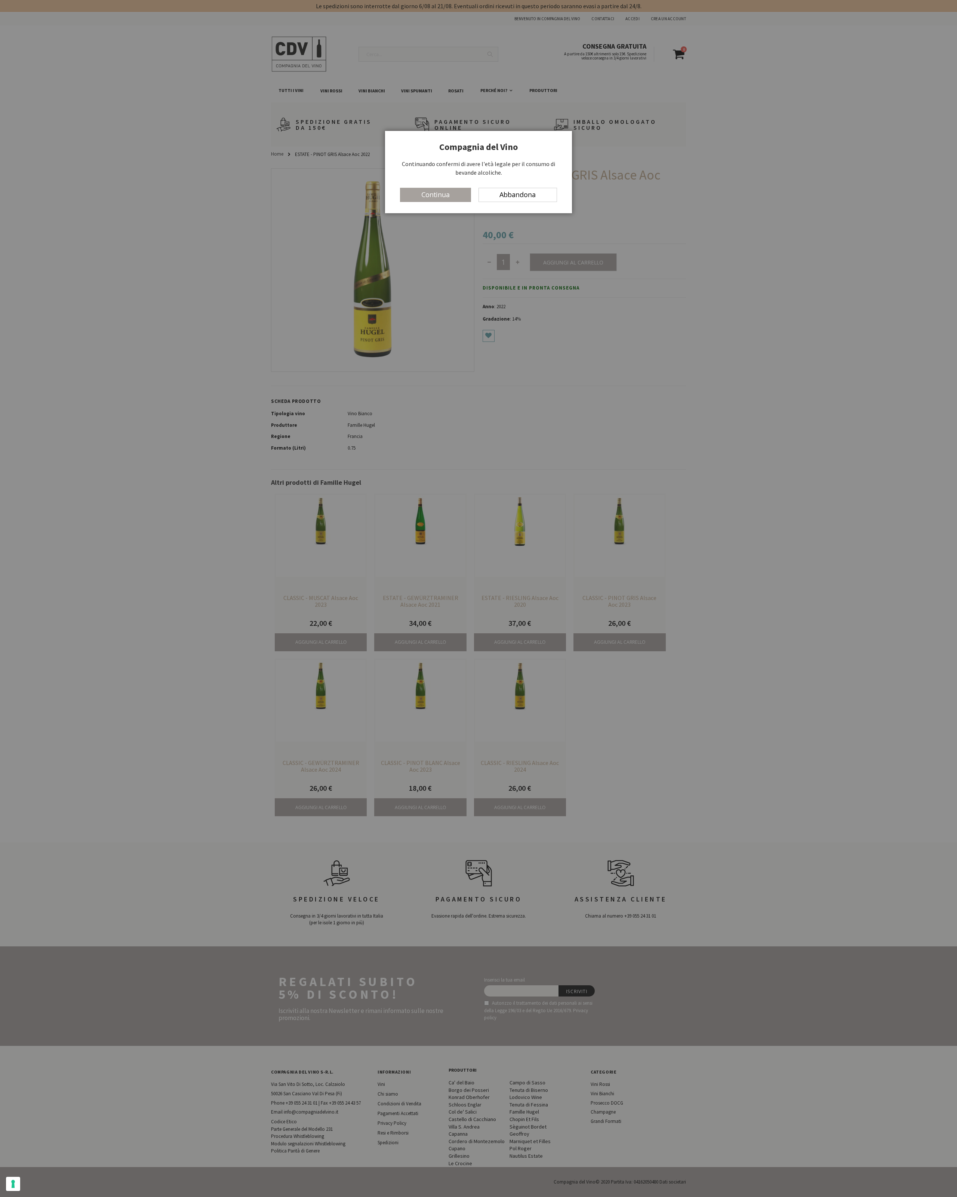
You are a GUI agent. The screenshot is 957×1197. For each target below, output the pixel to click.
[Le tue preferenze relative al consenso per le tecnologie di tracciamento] (13, 1184)
